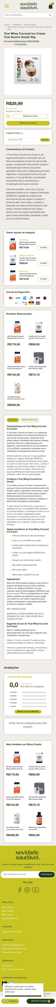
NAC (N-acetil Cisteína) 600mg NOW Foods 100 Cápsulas (27, 244)
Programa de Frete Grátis (12, 932)
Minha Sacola (7, 907)
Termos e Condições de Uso (13, 945)
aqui (13, 992)
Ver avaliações (22, 44)
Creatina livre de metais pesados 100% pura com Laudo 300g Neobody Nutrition (28, 259)
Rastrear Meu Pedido (10, 919)
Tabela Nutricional (29, 420)
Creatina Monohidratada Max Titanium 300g (37, 368)
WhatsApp (12, 1001)
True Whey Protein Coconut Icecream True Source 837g (15, 398)
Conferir (43, 248)
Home (6, 25)
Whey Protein (30, 25)
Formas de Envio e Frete (11, 953)
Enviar (45, 140)
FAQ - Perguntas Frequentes (13, 969)
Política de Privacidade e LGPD (14, 949)
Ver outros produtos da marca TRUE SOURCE (21, 41)
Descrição (12, 420)
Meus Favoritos (8, 915)
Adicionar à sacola (28, 123)
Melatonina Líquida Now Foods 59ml (37, 828)
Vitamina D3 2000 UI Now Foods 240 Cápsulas (28, 275)
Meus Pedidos (7, 911)
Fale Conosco (7, 966)
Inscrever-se (46, 874)
